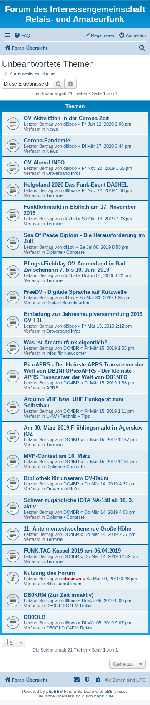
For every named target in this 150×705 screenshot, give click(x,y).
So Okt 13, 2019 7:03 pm (107, 218)
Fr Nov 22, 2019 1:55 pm (107, 168)
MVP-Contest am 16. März (57, 456)
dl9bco (70, 123)
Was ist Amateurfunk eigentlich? (66, 342)
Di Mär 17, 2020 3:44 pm (106, 146)
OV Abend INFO (44, 162)
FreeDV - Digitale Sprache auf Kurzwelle (75, 292)
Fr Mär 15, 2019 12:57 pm (110, 439)
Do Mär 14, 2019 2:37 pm (109, 534)
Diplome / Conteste (65, 252)
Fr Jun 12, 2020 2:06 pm (106, 123)
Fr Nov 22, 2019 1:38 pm (107, 190)
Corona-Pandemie (47, 140)
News (52, 128)
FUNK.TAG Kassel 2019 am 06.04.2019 (72, 551)
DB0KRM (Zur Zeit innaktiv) (58, 595)
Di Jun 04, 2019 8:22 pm (106, 275)
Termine (54, 195)
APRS (52, 387)
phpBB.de (104, 696)
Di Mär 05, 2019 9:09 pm (106, 600)
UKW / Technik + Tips (68, 416)
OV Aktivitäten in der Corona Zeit (66, 118)
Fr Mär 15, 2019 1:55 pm (109, 348)
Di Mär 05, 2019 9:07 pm (106, 622)
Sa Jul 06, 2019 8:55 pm (104, 247)
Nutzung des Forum (49, 573)
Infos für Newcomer (66, 353)
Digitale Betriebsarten (67, 302)
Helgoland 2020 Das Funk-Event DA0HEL (76, 185)
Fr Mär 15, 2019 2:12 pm (107, 325)
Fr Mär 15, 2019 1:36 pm (109, 382)
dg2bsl (70, 218)
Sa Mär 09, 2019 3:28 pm (111, 578)
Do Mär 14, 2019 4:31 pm (109, 483)
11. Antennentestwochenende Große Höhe (77, 529)
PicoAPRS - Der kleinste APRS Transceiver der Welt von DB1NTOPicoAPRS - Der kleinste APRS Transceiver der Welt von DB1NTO (84, 370)
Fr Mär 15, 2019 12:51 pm (110, 461)
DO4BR (71, 348)
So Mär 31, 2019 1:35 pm (105, 297)
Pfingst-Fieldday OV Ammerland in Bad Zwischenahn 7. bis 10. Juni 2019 (74, 266)
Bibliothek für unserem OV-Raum (66, 478)
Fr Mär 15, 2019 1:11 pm (109, 411)
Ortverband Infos (63, 173)
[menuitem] (22, 35)
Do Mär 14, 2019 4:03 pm (109, 512)
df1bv (69, 247)
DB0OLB (34, 617)
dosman (72, 578)
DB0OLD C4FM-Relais (69, 605)
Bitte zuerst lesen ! (65, 583)
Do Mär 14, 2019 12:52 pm (111, 556)
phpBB (53, 691)
